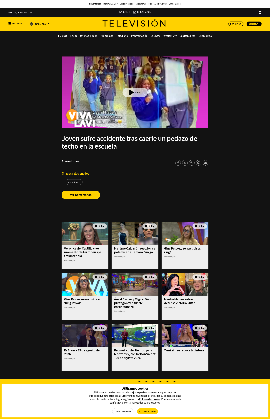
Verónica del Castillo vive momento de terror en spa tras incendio (82, 252)
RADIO (73, 36)
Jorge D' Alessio (126, 4)
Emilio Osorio (175, 4)
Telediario (122, 36)
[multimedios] (135, 12)
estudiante (74, 182)
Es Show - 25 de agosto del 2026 (82, 352)
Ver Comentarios (81, 194)
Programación (139, 36)
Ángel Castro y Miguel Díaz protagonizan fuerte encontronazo (132, 303)
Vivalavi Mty (170, 36)
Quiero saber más (123, 411)
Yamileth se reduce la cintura (184, 350)
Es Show (155, 36)
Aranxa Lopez (70, 161)
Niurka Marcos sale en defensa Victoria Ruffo (179, 301)
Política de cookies (149, 399)
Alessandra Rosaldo (144, 4)
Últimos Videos (88, 36)
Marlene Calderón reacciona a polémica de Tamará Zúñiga (134, 250)
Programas (106, 36)
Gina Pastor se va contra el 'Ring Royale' (82, 301)
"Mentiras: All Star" (110, 4)
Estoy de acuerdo (147, 411)
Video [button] (138, 92)
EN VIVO (62, 36)
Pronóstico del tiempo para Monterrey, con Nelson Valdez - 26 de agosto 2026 (135, 354)
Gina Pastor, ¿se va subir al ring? (182, 250)
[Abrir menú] (9, 23)
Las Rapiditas (187, 36)
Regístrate (254, 24)
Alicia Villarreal (161, 4)
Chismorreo (205, 36)
